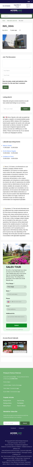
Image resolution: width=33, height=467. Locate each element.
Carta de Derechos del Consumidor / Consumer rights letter (16, 450)
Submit (6, 87)
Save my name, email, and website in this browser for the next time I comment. (15, 82)
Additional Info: (10, 313)
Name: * (8, 291)
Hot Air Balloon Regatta (9, 151)
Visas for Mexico (21, 405)
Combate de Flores (8, 156)
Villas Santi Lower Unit (12, 20)
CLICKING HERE (14, 378)
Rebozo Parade (7, 145)
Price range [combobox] (10, 287)
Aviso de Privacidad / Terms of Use (16, 442)
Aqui (15, 376)
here (8, 382)
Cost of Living (20, 400)
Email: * (8, 306)
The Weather (20, 403)
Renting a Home (7, 403)
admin (6, 30)
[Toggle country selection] (9, 302)
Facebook (13, 428)
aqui (20, 385)
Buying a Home (7, 400)
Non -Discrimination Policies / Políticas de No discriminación (16, 456)
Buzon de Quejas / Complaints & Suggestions (16, 444)
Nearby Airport (7, 405)
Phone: (8, 298)
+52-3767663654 (6, 6)
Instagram (21, 428)
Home (3, 20)
